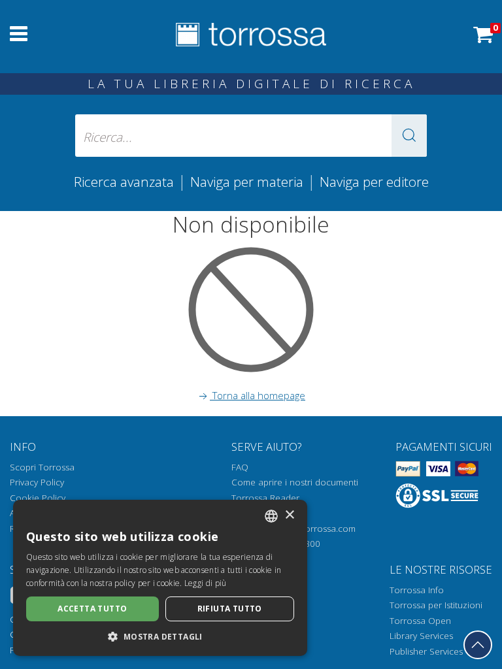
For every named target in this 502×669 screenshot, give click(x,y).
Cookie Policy (37, 498)
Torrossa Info (417, 590)
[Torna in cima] (477, 644)
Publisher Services (426, 651)
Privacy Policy (37, 482)
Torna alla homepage (257, 395)
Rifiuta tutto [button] (229, 608)
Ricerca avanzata (124, 181)
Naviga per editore (374, 181)
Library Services (421, 636)
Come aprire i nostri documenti (294, 482)
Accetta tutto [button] (92, 608)
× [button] (289, 515)
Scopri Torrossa (42, 467)
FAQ (239, 467)
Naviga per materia (246, 181)
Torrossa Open (420, 621)
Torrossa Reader (265, 498)
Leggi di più (205, 583)
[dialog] (160, 578)
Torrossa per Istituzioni (436, 605)
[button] (409, 135)
